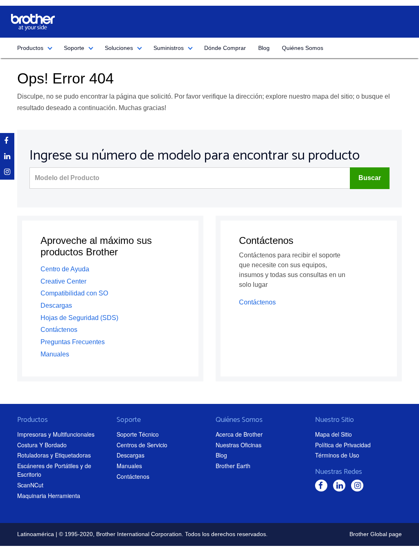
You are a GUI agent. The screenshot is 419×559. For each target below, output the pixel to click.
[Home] (33, 22)
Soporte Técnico (138, 434)
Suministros (168, 48)
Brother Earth (233, 466)
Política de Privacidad (343, 445)
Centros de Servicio (142, 445)
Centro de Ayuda (65, 269)
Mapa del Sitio (333, 434)
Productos (30, 48)
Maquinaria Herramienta (48, 495)
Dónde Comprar (225, 48)
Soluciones (119, 48)
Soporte (74, 48)
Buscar (369, 177)
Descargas (56, 305)
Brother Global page (375, 534)
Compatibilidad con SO (74, 293)
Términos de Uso (337, 455)
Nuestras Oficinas (238, 445)
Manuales (55, 354)
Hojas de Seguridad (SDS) (79, 317)
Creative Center (63, 281)
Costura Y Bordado (42, 445)
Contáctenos (59, 329)
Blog (264, 48)
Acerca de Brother (239, 434)
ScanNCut (30, 485)
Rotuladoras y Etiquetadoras (54, 455)
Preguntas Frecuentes (73, 341)
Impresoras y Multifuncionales (56, 434)
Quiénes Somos (302, 48)
